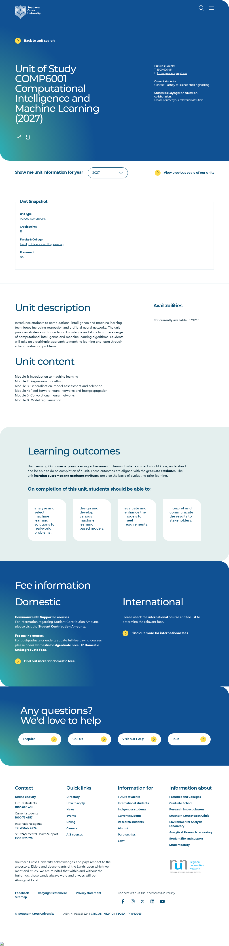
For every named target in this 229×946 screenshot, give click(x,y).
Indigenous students (132, 809)
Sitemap (21, 897)
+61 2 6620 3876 (26, 828)
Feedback (22, 893)
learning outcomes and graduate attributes (66, 475)
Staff (121, 841)
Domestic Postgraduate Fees (56, 645)
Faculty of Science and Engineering (187, 85)
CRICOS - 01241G (102, 914)
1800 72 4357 (23, 817)
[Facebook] (123, 901)
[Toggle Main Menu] (211, 8)
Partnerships (127, 834)
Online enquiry (25, 797)
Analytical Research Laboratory (190, 832)
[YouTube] (162, 901)
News (70, 809)
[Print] (27, 137)
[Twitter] (142, 901)
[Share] (19, 137)
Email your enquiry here (172, 73)
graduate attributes (161, 471)
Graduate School (180, 803)
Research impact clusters (186, 809)
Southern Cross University (36, 914)
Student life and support (186, 839)
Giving (70, 822)
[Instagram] (133, 901)
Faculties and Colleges (185, 797)
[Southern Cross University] (28, 12)
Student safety (179, 845)
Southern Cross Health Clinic (189, 816)
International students (133, 803)
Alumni (123, 828)
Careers (71, 828)
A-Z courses (74, 834)
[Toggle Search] (201, 8)
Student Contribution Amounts (61, 626)
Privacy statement (88, 893)
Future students (129, 797)
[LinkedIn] (152, 901)
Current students (129, 816)
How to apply (75, 803)
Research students (131, 822)
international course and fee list (172, 617)
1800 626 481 (24, 807)
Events (71, 816)
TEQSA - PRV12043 (129, 914)
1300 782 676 (24, 838)
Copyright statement (52, 893)
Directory (73, 797)
